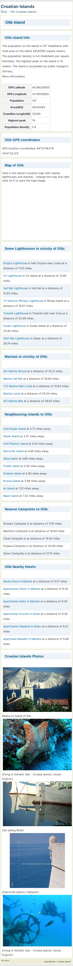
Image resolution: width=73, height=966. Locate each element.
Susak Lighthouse (14, 325)
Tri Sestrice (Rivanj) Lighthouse (23, 300)
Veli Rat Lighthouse (15, 288)
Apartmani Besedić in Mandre (22, 639)
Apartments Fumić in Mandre (21, 588)
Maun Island (11, 495)
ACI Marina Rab (13, 401)
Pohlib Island (11, 466)
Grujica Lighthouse (15, 263)
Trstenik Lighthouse (15, 313)
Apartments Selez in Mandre (21, 601)
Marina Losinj (11, 393)
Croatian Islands (17, 6)
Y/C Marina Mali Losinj (17, 386)
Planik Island (11, 436)
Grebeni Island (12, 473)
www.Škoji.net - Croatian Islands (57, 962)
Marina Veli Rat (12, 378)
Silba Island (10, 458)
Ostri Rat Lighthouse (16, 338)
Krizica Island (11, 481)
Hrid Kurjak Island (14, 428)
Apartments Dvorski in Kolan (21, 613)
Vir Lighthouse (12, 275)
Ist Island (9, 488)
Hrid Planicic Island (15, 443)
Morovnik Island (13, 451)
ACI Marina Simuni (14, 371)
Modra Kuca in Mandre (17, 581)
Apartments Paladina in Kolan (22, 626)
